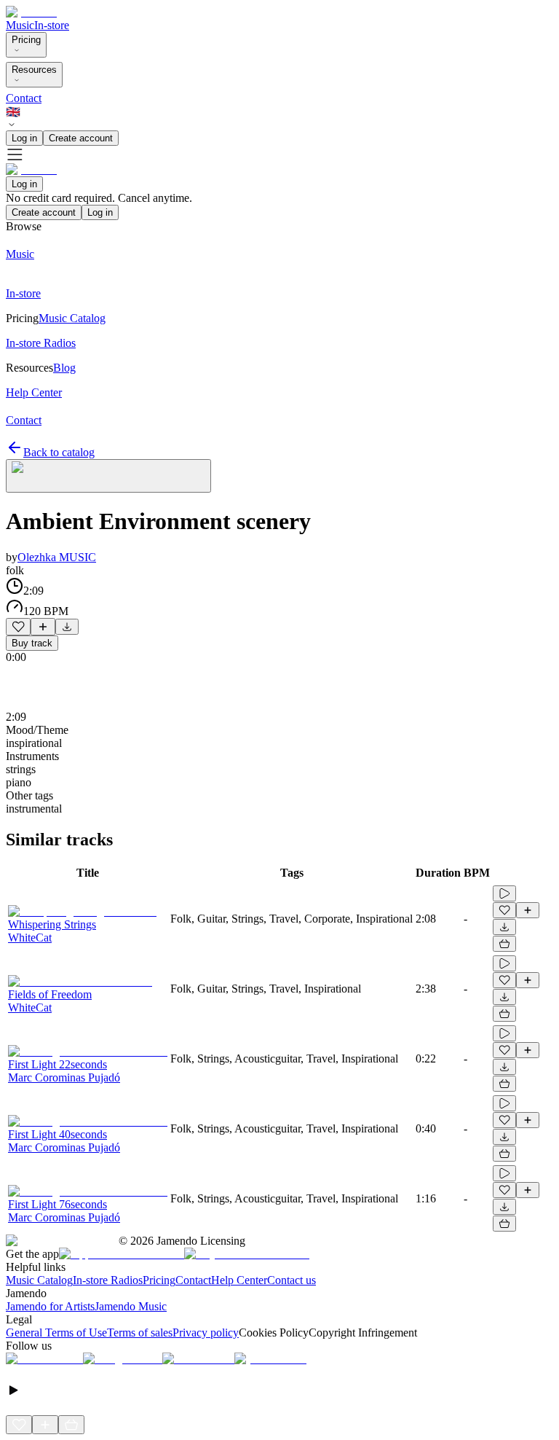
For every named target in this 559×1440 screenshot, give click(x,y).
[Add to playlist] (43, 626)
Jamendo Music (131, 1306)
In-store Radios (108, 1280)
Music (20, 25)
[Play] (108, 476)
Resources (34, 69)
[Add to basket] (504, 944)
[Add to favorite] (18, 626)
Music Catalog (39, 1280)
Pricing (26, 39)
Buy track (32, 643)
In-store (51, 25)
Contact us (291, 1280)
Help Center (239, 1280)
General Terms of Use (56, 1332)
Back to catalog (59, 452)
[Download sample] (67, 627)
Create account (81, 138)
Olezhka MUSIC (56, 557)
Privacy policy (206, 1332)
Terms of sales (140, 1332)
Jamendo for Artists (50, 1306)
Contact (23, 98)
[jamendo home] (31, 12)
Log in (24, 138)
